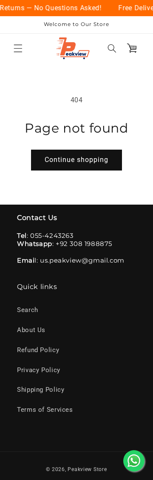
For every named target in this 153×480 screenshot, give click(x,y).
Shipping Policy (40, 389)
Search (27, 310)
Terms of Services (45, 409)
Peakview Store (87, 469)
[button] (18, 48)
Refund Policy (38, 350)
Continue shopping (77, 160)
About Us (31, 330)
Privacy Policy (38, 370)
